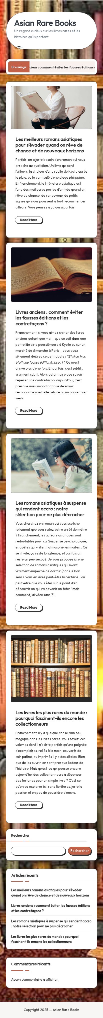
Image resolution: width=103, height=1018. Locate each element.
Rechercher (20, 835)
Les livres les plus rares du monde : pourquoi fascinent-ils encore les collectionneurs (51, 718)
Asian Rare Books (45, 23)
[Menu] (20, 47)
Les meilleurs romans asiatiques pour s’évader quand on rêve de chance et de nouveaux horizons (50, 145)
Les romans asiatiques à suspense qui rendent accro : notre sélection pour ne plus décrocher (51, 508)
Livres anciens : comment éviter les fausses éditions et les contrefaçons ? (49, 317)
